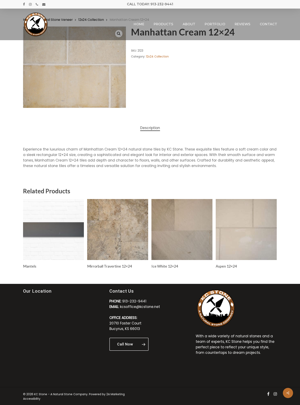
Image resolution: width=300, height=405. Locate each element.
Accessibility (31, 399)
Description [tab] (150, 127)
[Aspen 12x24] (246, 229)
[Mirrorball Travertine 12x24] (117, 229)
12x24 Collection (157, 56)
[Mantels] (53, 229)
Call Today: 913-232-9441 (150, 4)
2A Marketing (115, 394)
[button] (129, 344)
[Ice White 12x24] (181, 229)
